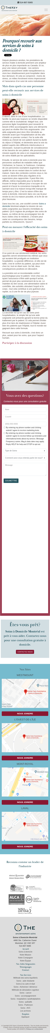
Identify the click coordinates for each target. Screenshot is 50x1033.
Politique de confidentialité (34, 1029)
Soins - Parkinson (25, 1005)
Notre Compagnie (25, 958)
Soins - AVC (25, 1008)
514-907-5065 (26, 2)
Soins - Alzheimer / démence (25, 987)
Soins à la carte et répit (25, 984)
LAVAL (25, 808)
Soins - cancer (25, 993)
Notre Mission (25, 955)
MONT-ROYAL (25, 763)
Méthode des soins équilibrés (25, 978)
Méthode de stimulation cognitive (25, 990)
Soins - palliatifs (25, 1002)
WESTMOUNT (25, 675)
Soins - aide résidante (25, 981)
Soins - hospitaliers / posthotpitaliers (25, 999)
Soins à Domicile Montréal (25, 929)
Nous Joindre (25, 713)
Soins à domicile (25, 952)
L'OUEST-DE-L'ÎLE (25, 719)
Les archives (25, 1011)
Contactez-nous (25, 652)
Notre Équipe (25, 961)
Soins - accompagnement (25, 996)
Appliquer (25, 1017)
